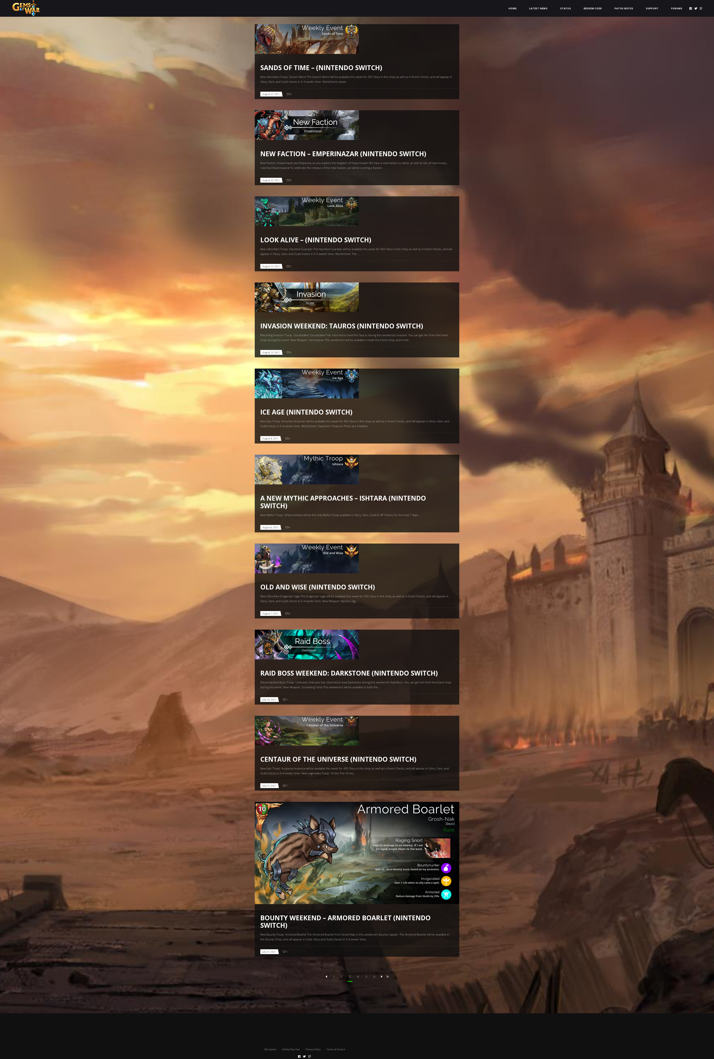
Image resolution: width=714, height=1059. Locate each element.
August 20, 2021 (271, 180)
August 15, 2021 (271, 266)
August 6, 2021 (270, 527)
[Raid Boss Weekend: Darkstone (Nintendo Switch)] (307, 644)
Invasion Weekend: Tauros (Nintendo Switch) (341, 326)
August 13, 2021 (271, 352)
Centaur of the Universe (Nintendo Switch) (338, 759)
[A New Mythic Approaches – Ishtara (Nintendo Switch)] (307, 469)
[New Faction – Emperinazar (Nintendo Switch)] (307, 125)
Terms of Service (336, 1049)
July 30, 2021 (269, 699)
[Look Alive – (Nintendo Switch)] (307, 211)
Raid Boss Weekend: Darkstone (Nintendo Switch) (349, 673)
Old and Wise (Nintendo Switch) (317, 587)
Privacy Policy (313, 1049)
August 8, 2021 (270, 438)
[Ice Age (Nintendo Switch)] (307, 383)
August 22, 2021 (271, 94)
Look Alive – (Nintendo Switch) (315, 239)
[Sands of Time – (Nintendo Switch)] (307, 39)
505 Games (270, 1049)
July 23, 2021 (269, 951)
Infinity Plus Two (291, 1049)
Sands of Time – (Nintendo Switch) (321, 67)
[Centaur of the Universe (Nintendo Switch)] (307, 730)
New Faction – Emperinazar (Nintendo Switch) (343, 153)
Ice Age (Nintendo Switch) (306, 412)
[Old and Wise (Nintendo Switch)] (307, 558)
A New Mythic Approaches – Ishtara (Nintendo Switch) (343, 502)
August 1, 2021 (270, 613)
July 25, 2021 (269, 785)
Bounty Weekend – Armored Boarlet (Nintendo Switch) (345, 921)
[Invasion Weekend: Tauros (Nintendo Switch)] (307, 297)
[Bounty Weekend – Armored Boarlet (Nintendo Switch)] (357, 853)
